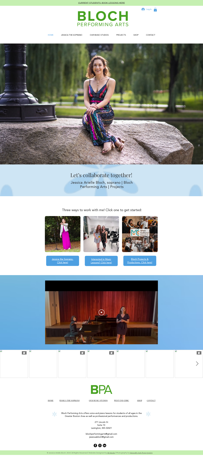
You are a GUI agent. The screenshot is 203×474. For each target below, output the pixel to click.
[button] (155, 9)
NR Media (111, 453)
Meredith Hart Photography (141, 453)
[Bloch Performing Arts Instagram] (100, 445)
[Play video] (101, 312)
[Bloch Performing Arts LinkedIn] (104, 445)
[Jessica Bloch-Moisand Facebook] (95, 445)
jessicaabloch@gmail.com (101, 437)
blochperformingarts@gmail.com (101, 434)
